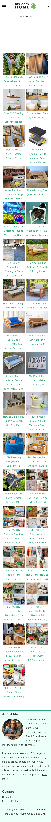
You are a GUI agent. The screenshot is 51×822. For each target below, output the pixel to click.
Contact (6, 797)
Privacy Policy (10, 801)
